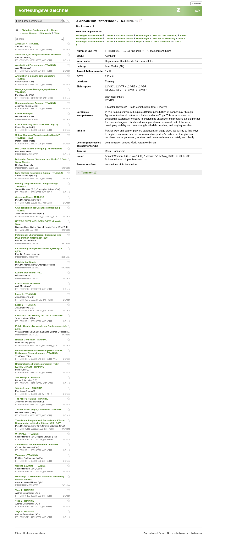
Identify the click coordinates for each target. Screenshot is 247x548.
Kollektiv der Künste (25, 262)
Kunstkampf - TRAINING (28, 283)
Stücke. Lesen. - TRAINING (29, 388)
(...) (78, 44)
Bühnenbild (46, 33)
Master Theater (29, 33)
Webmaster (196, 533)
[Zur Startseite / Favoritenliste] (17, 30)
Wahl (56, 33)
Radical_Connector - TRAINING (31, 340)
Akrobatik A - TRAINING (27, 44)
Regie (139, 41)
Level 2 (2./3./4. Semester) (164, 35)
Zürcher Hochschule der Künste (30, 533)
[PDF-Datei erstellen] (140, 21)
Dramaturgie (142, 35)
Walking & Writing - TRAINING (30, 466)
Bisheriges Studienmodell (35, 30)
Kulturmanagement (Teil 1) (29, 272)
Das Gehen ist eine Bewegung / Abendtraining (39, 148)
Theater (54, 30)
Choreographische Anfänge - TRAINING (35, 103)
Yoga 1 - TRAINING (25, 490)
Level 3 (181, 38)
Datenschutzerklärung (154, 533)
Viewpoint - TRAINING (26, 455)
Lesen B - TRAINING (25, 305)
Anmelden (196, 3)
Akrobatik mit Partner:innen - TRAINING (35, 65)
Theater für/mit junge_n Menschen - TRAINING (39, 409)
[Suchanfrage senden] (61, 39)
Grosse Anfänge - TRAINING (30, 197)
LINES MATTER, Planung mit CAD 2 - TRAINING (39, 315)
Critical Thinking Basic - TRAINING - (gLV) (36, 124)
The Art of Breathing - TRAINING (32, 399)
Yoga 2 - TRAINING (25, 501)
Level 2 (183, 35)
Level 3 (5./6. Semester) (163, 38)
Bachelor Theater (124, 35)
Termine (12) (89, 172)
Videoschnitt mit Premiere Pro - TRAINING (36, 444)
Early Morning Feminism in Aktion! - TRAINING (39, 173)
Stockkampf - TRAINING (27, 377)
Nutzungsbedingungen (177, 533)
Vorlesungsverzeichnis (44, 10)
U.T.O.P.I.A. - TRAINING (27, 434)
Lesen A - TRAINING (25, 294)
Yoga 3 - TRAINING (25, 511)
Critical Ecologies (24, 113)
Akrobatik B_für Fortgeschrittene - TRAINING (38, 54)
